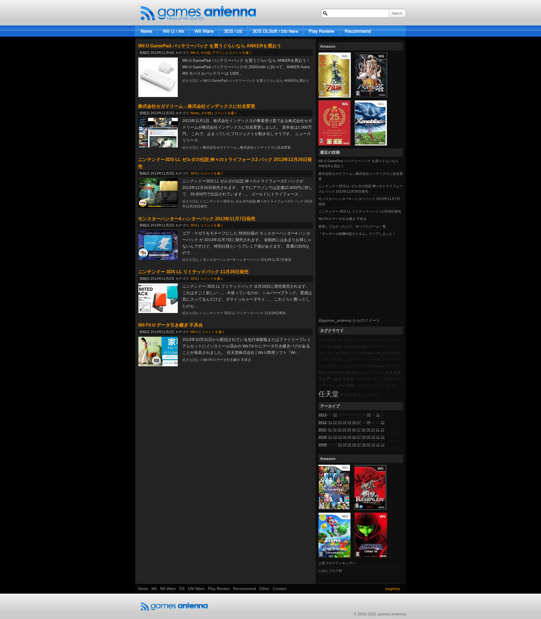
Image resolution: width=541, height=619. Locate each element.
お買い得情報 (345, 385)
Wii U (194, 52)
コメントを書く (240, 52)
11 (378, 415)
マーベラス (348, 395)
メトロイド (352, 359)
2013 (322, 415)
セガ (388, 373)
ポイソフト (392, 366)
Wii (173, 31)
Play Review (321, 31)
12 (383, 422)
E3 (358, 346)
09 (369, 415)
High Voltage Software (341, 346)
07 (359, 422)
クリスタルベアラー (352, 366)
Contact (280, 588)
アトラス (388, 359)
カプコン (342, 353)
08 (363, 429)
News (146, 31)
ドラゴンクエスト (355, 340)
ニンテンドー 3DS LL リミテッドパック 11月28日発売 (193, 271)
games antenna (198, 13)
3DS (193, 173)
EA (340, 340)
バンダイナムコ (367, 385)
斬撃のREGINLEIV (331, 372)
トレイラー (368, 359)
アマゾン (219, 52)
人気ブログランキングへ (337, 563)
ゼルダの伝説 (327, 340)
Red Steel (366, 353)
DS (233, 31)
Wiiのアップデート (374, 346)
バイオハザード (366, 379)
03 (340, 422)
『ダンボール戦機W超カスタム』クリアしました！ (357, 233)
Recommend (358, 31)
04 (345, 422)
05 (349, 422)
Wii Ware (204, 31)
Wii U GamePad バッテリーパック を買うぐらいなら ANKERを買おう (209, 45)
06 (354, 422)
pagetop (392, 588)
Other (264, 588)
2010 (322, 437)
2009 (322, 444)
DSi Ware (275, 31)
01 (330, 422)
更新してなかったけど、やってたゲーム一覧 (352, 226)
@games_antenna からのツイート (349, 320)
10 (373, 429)
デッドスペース (369, 395)
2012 (322, 422)
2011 (322, 429)
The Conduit (375, 366)
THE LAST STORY (387, 353)
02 (335, 415)
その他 (205, 52)
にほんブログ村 (330, 570)
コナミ (354, 353)
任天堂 (328, 394)
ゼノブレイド (388, 385)
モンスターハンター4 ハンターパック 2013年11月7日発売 (196, 218)
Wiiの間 (350, 372)
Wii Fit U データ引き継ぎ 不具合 (170, 325)
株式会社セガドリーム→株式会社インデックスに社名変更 (196, 106)
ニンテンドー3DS (330, 359)
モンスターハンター (370, 372)
